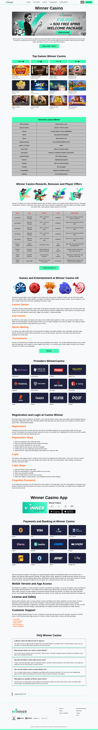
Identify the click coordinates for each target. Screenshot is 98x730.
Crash (57, 61)
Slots (76, 61)
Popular (20, 61)
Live (39, 61)
